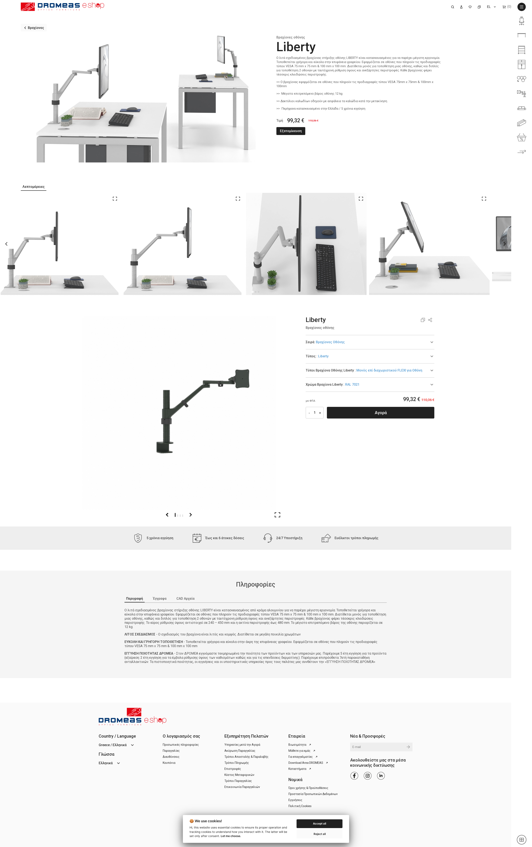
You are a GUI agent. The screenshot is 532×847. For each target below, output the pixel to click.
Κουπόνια (169, 762)
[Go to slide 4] (182, 515)
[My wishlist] (470, 7)
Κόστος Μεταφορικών (239, 774)
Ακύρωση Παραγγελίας (239, 750)
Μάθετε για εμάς (299, 750)
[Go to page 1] (252, 292)
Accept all (319, 823)
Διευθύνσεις (171, 756)
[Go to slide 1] (175, 515)
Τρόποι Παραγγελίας (238, 781)
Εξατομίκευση (291, 131)
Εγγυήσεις (295, 800)
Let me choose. (231, 836)
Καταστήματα (297, 768)
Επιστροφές (232, 768)
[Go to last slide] (6, 243)
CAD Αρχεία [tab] (185, 599)
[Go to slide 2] (177, 515)
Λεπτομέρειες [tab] (33, 187)
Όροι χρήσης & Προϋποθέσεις (308, 788)
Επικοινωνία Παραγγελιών (242, 787)
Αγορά (381, 412)
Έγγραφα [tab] (159, 599)
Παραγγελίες (171, 750)
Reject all (320, 834)
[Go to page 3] (258, 292)
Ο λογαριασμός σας (181, 736)
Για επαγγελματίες (300, 756)
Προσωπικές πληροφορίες (181, 744)
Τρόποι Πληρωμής (236, 762)
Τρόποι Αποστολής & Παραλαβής (246, 756)
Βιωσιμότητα (297, 744)
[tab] (370, 342)
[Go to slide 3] (180, 515)
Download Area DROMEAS (305, 762)
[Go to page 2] (255, 292)
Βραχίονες (36, 28)
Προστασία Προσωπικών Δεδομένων (313, 794)
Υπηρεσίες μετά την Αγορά (242, 744)
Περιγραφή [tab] (134, 599)
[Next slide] (504, 243)
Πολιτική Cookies (300, 806)
